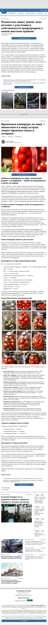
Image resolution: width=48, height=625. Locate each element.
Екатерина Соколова (7, 33)
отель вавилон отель (6, 487)
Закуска (4, 136)
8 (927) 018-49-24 (23, 593)
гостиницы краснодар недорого (8, 90)
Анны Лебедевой (35, 229)
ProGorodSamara (11, 191)
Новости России (6, 18)
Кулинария (10, 136)
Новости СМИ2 (5, 92)
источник (32, 71)
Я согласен (24, 620)
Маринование (18, 136)
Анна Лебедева (10, 141)
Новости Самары (6, 120)
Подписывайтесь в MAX (24, 38)
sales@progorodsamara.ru (23, 595)
